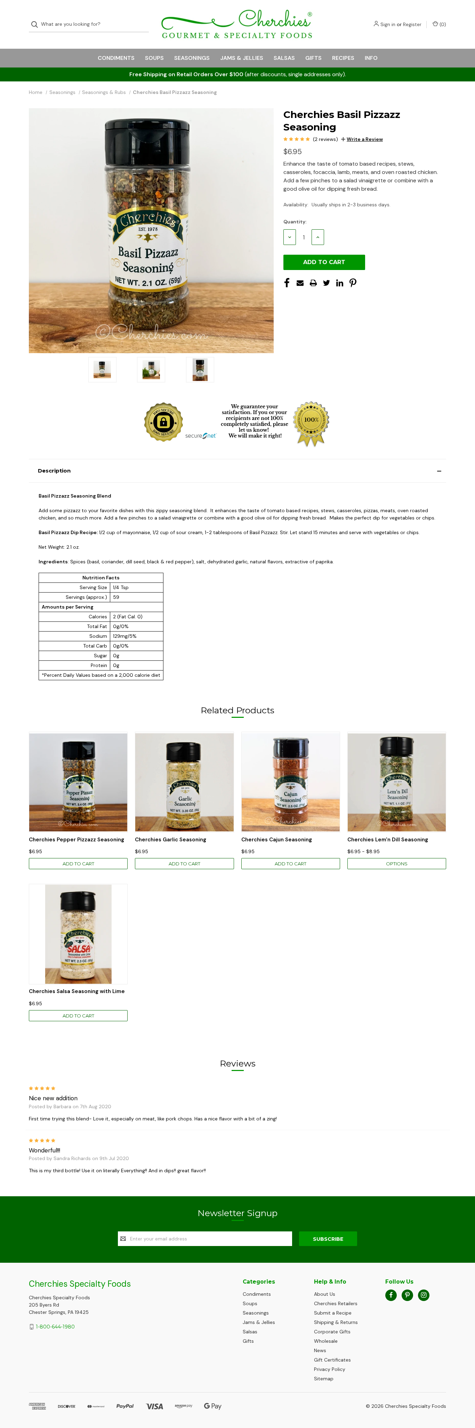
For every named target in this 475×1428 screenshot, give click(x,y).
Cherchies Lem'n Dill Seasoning (387, 839)
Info (371, 58)
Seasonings (192, 58)
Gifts (313, 58)
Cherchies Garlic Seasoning (170, 839)
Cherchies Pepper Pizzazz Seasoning (76, 839)
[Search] (37, 24)
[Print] (313, 283)
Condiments (116, 58)
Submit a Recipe (333, 1313)
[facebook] (391, 1295)
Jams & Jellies (241, 58)
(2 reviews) (325, 139)
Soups (154, 58)
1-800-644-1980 (55, 1327)
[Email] (300, 283)
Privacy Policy (329, 1369)
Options (397, 863)
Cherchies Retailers (335, 1303)
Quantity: (294, 222)
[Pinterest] (352, 283)
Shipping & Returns (336, 1322)
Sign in (387, 24)
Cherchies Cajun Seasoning (276, 839)
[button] (237, 471)
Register (412, 24)
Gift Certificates (332, 1360)
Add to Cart (78, 863)
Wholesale (326, 1341)
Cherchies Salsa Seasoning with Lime (77, 991)
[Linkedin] (339, 283)
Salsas (284, 58)
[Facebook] (286, 283)
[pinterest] (407, 1295)
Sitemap (323, 1378)
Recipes (343, 58)
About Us (324, 1294)
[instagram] (424, 1295)
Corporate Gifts (332, 1331)
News (320, 1350)
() (442, 24)
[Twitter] (326, 283)
